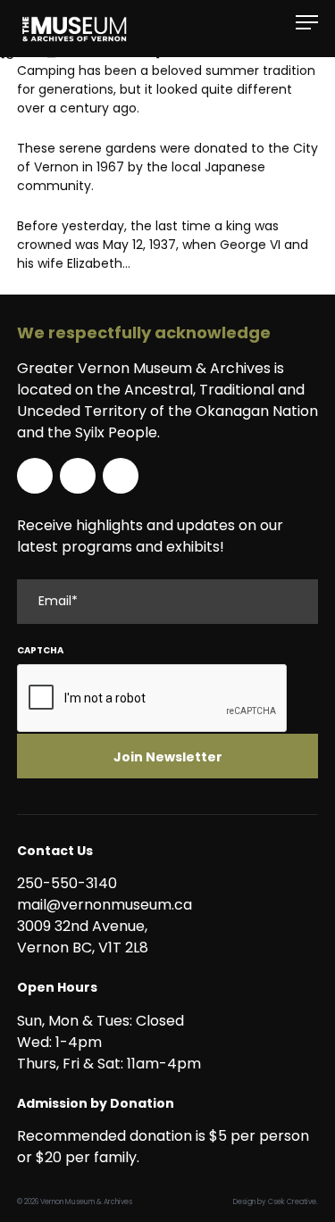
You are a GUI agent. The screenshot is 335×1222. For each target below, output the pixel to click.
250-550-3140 (67, 883)
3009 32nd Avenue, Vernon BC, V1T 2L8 (86, 937)
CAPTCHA (40, 650)
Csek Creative (292, 1202)
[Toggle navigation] (307, 22)
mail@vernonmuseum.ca (104, 904)
